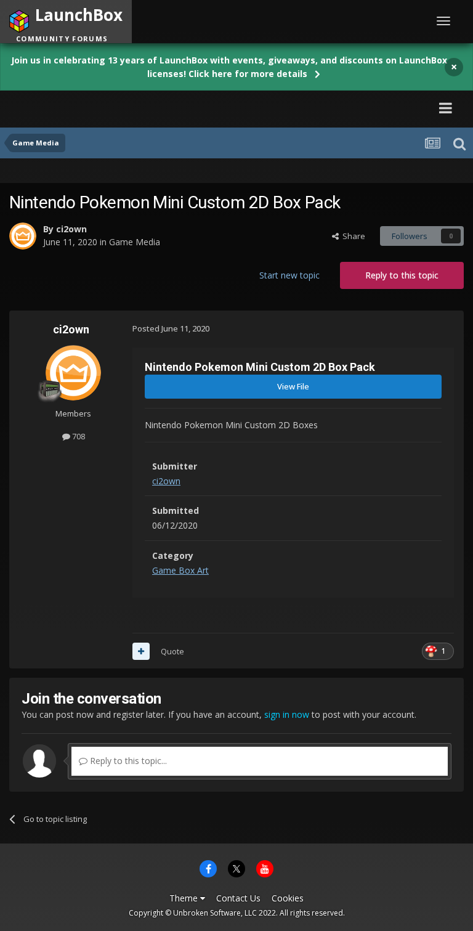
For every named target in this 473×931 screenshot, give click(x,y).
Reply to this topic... (127, 760)
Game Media (134, 242)
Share (352, 236)
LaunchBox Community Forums (125, 107)
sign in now (286, 714)
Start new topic (289, 275)
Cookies (288, 898)
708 (77, 436)
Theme (184, 898)
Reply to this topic (402, 275)
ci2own (71, 229)
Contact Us (238, 898)
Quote (172, 651)
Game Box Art (180, 570)
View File (293, 386)
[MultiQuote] (141, 651)
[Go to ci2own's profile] (22, 236)
